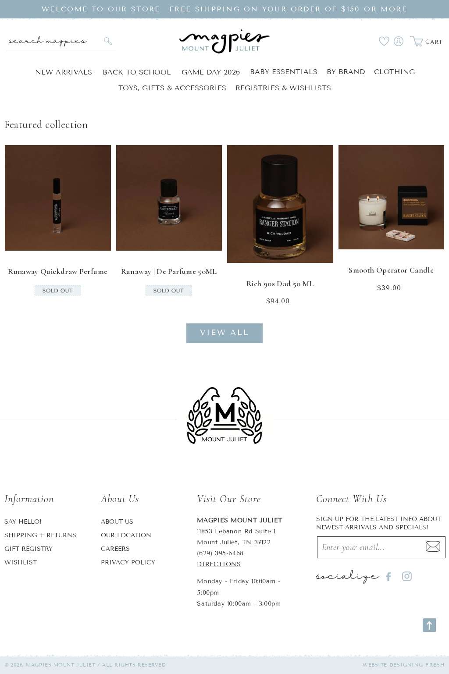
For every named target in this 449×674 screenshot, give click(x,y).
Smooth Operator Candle (391, 270)
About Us (117, 521)
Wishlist (20, 562)
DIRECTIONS (219, 564)
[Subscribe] (433, 547)
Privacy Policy (128, 562)
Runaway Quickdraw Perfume (57, 271)
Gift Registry (28, 549)
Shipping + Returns (40, 535)
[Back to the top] (429, 625)
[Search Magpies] (108, 41)
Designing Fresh (417, 665)
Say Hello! (23, 521)
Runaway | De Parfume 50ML (169, 271)
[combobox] (61, 41)
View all (224, 332)
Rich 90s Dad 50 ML (280, 283)
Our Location (126, 535)
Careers (115, 549)
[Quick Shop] (99, 238)
